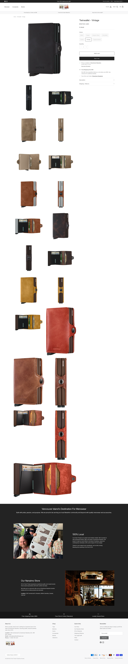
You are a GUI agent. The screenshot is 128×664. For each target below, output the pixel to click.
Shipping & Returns (79, 633)
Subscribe (104, 637)
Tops (53, 626)
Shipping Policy (110, 658)
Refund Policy (102, 658)
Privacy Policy (95, 658)
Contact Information (119, 658)
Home (15, 16)
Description (82, 80)
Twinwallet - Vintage (21, 16)
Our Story (76, 626)
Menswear (6, 6)
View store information (85, 66)
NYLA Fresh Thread (12, 658)
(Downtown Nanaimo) (97, 76)
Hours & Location (106, 1)
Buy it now (96, 58)
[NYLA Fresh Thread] (64, 7)
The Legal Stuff (78, 635)
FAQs (112, 1)
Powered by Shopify (20, 658)
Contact (76, 639)
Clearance (54, 637)
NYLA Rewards (78, 631)
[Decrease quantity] (80, 47)
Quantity (81, 44)
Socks (53, 631)
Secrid (82, 27)
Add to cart (97, 53)
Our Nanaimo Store (79, 629)
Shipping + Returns (84, 83)
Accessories (15, 6)
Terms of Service (88, 658)
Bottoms (54, 629)
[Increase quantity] (86, 47)
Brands (23, 6)
